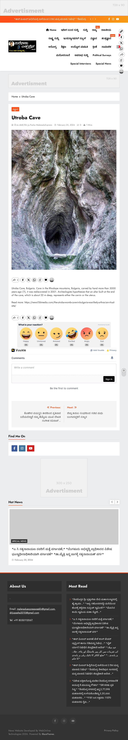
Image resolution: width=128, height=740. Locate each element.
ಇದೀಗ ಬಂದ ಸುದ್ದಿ (69, 30)
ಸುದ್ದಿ (85, 30)
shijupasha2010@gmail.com (24, 612)
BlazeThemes (48, 734)
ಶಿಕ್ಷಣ (63, 47)
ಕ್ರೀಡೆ (95, 47)
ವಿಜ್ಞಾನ (94, 38)
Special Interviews (80, 63)
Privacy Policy (111, 730)
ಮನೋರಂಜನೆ (63, 55)
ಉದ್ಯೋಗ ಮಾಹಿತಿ (79, 47)
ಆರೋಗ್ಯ (52, 47)
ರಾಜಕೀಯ (106, 30)
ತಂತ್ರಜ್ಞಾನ (107, 37)
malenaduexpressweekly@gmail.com (36, 609)
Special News (103, 63)
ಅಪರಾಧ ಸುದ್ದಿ (81, 55)
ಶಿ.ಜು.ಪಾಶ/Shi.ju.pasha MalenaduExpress (33, 124)
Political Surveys (102, 55)
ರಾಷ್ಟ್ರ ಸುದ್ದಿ (54, 38)
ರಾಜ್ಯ (95, 29)
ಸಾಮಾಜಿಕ (106, 47)
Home (52, 30)
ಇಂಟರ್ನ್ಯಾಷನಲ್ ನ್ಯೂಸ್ (74, 38)
